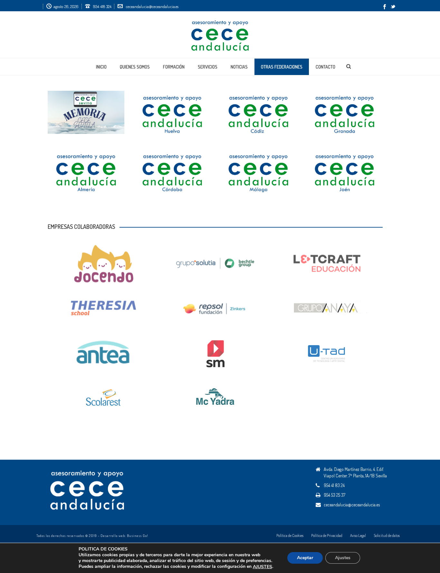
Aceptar (305, 558)
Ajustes (342, 558)
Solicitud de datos (387, 535)
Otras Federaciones (281, 67)
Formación (174, 67)
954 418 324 (102, 6)
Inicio (101, 67)
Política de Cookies (289, 535)
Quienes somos (135, 67)
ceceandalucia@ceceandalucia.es (152, 6)
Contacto (325, 67)
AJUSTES (262, 567)
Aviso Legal (358, 535)
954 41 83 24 (334, 485)
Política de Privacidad (326, 535)
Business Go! (137, 535)
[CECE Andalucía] (220, 34)
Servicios (207, 67)
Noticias (239, 67)
